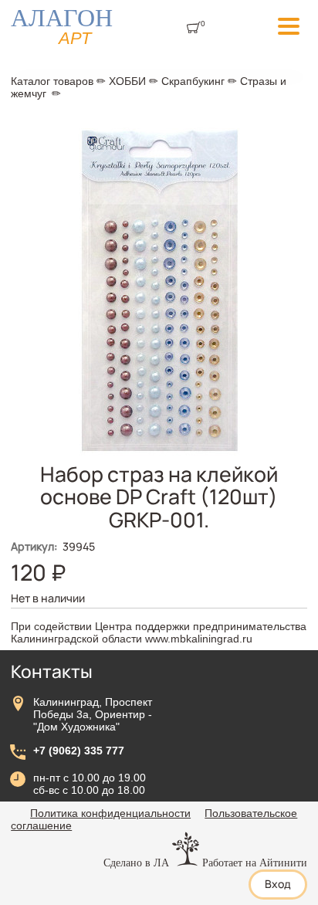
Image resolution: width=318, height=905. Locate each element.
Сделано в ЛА (136, 862)
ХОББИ (127, 81)
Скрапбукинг (193, 81)
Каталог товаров (52, 81)
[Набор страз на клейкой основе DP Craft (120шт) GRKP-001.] (159, 459)
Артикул (34, 546)
